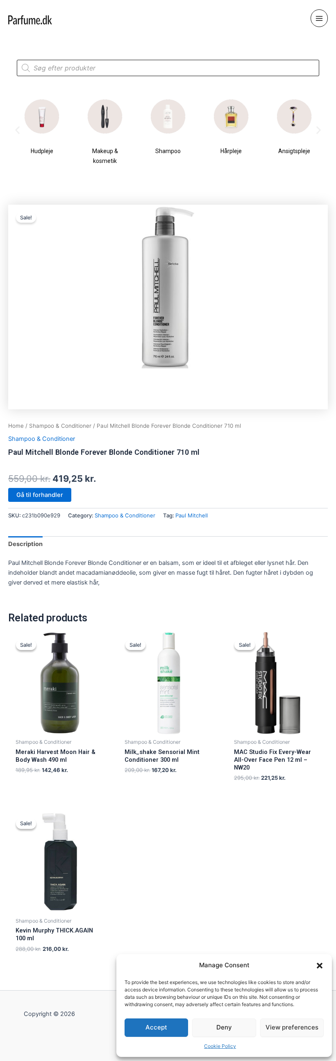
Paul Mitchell (191, 515)
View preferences (292, 1027)
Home (16, 425)
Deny (224, 1027)
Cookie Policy (220, 1046)
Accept (156, 1027)
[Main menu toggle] (319, 18)
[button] (320, 966)
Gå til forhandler (39, 495)
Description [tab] (25, 544)
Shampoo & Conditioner (60, 425)
